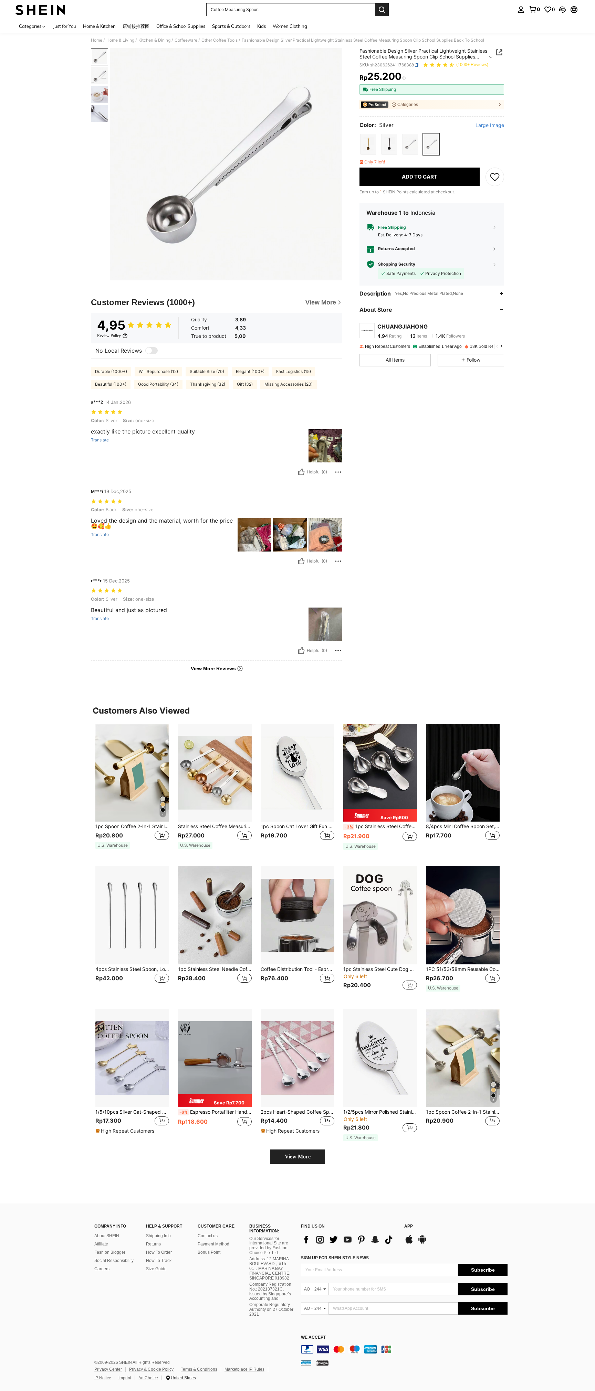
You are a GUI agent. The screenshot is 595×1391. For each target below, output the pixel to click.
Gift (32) (245, 384)
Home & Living (120, 40)
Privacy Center (108, 1369)
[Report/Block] (338, 472)
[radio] (368, 144)
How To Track (158, 1260)
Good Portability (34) (158, 384)
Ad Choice (148, 1378)
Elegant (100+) (250, 371)
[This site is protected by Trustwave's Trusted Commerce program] (306, 1362)
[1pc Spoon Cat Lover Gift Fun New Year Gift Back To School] (297, 773)
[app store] (409, 1242)
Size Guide (156, 1268)
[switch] (151, 350)
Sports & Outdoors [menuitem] (231, 26)
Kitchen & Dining (154, 40)
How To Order (159, 1252)
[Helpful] (301, 472)
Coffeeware (186, 40)
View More (298, 1156)
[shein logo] (40, 9)
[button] (562, 10)
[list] (349, 1239)
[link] (534, 9)
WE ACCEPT (313, 1337)
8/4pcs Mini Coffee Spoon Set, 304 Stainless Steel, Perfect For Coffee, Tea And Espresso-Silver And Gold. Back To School (463, 826)
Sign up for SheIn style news (335, 1257)
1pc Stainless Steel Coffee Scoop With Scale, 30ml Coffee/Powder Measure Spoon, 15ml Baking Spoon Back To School (381, 826)
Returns (153, 1244)
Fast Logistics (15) (293, 371)
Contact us (208, 1235)
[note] (112, 845)
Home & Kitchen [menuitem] (99, 26)
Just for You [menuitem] (64, 26)
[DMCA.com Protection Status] (322, 1362)
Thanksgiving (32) (207, 384)
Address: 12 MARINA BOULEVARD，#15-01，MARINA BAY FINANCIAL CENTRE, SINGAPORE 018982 (269, 1268)
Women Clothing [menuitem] (290, 26)
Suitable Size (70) (207, 371)
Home (96, 40)
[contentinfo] (404, 1349)
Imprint (124, 1378)
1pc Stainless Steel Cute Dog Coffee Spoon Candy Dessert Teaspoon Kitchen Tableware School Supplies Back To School (380, 969)
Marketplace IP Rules (244, 1369)
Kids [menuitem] (261, 26)
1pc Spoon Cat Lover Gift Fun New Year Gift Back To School (297, 826)
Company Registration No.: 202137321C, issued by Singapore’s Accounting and (270, 1291)
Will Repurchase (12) (158, 371)
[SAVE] (495, 177)
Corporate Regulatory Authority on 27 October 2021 (271, 1309)
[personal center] (521, 10)
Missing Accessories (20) (288, 384)
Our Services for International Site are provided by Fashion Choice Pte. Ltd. (268, 1245)
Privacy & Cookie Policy (151, 1369)
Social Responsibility (114, 1260)
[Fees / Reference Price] (404, 78)
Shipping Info (158, 1235)
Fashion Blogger (109, 1252)
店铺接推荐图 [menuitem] (136, 26)
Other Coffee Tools (219, 40)
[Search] (382, 9)
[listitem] (132, 789)
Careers (101, 1268)
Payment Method (213, 1244)
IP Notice (102, 1378)
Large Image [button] (490, 125)
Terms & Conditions (199, 1369)
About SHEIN (106, 1235)
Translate (100, 440)
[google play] (422, 1242)
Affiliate (101, 1244)
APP (408, 1226)
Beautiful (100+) (110, 384)
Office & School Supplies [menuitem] (180, 26)
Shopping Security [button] (396, 264)
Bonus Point (209, 1252)
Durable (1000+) (111, 371)
